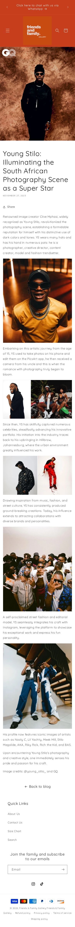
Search (12, 840)
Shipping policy (39, 919)
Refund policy (22, 913)
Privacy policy (42, 913)
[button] (7, 30)
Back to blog (40, 786)
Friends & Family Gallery (32, 908)
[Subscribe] (63, 869)
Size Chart (14, 831)
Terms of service (62, 913)
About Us (14, 814)
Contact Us (15, 822)
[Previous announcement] (7, 7)
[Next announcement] (68, 7)
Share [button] (11, 206)
